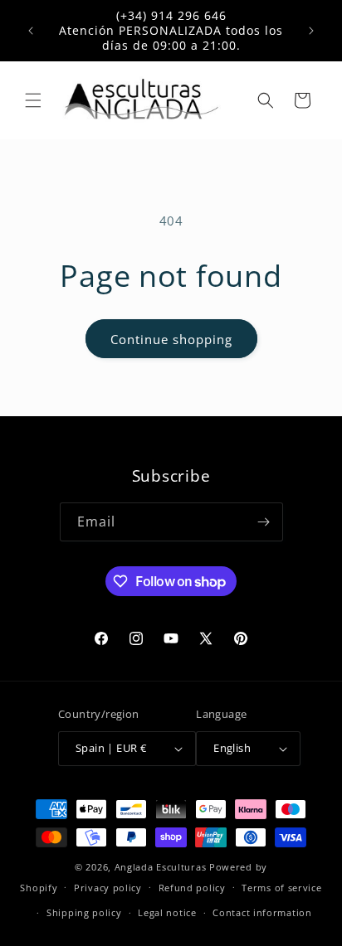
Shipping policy (84, 912)
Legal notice (167, 912)
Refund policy (192, 887)
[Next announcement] (311, 30)
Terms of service (281, 887)
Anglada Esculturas (161, 867)
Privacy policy (108, 887)
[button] (33, 100)
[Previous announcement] (30, 30)
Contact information (262, 912)
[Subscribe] (264, 521)
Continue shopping (171, 339)
